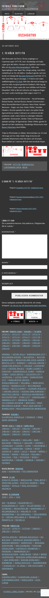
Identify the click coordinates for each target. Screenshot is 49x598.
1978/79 (6, 340)
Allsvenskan (14, 494)
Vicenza (6, 463)
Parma (15, 454)
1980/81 (26, 340)
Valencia (6, 489)
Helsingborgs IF (10, 512)
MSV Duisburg (23, 546)
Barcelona (26, 480)
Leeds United (17, 374)
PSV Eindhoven (30, 472)
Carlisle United (36, 363)
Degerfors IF (25, 503)
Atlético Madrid (29, 483)
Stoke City (24, 397)
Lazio (16, 452)
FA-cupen (37, 332)
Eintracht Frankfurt (27, 549)
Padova (6, 454)
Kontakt (19, 14)
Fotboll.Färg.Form (13, 6)
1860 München (11, 560)
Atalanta (15, 440)
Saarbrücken (40, 563)
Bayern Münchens (9, 127)
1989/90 (16, 434)
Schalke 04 (9, 566)
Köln (24, 168)
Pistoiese (24, 457)
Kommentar (9, 232)
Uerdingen (7, 569)
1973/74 (36, 334)
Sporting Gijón (10, 483)
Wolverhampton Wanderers (31, 409)
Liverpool (7, 377)
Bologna (6, 443)
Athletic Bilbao (10, 480)
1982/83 (6, 343)
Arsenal (6, 354)
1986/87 (6, 346)
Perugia (25, 454)
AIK (3, 503)
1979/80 (16, 340)
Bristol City (8, 363)
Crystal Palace (16, 369)
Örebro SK (34, 517)
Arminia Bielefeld (28, 537)
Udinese (29, 460)
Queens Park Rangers (33, 392)
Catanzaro (7, 446)
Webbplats (7, 284)
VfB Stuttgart (35, 566)
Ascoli (5, 440)
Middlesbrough (10, 383)
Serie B (19, 426)
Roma (35, 457)
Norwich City (18, 386)
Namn (6, 263)
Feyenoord (14, 472)
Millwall (25, 383)
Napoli (41, 452)
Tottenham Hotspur (12, 403)
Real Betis (39, 480)
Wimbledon (8, 409)
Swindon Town (26, 400)
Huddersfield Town (23, 372)
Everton (6, 372)
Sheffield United (11, 394)
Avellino (27, 440)
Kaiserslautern (10, 554)
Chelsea (28, 366)
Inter (37, 449)
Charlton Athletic (12, 366)
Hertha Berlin (9, 537)
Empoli (5, 449)
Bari (36, 440)
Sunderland (38, 397)
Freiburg (6, 552)
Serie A (11, 426)
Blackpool (29, 357)
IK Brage (11, 503)
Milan (33, 452)
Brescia (17, 443)
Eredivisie (19, 469)
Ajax (4, 472)
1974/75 (6, 337)
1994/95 (6, 349)
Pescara (35, 454)
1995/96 (26, 434)
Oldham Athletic (37, 389)
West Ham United (32, 406)
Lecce (24, 452)
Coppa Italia (29, 426)
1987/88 (16, 346)
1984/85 (26, 343)
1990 (4, 497)
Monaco (31, 417)
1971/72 (16, 334)
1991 (11, 497)
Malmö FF (26, 512)
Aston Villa (19, 354)
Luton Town (21, 377)
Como (28, 446)
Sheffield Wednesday (33, 394)
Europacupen (9, 577)
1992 (18, 497)
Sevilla (15, 486)
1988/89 (26, 346)
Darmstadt (27, 543)
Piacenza (6, 457)
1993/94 (36, 346)
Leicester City (33, 374)
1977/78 (16, 165)
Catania (39, 443)
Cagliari (28, 443)
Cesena (19, 446)
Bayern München (30, 560)
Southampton (9, 397)
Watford (30, 403)
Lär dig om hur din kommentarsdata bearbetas (28, 306)
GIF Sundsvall (24, 514)
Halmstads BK (21, 509)
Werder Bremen (10, 543)
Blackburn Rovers (11, 357)
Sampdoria (7, 460)
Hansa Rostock (23, 563)
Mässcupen (27, 580)
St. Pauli (19, 82)
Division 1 (28, 332)
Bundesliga (28, 165)
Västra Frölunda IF (16, 517)
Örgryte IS (7, 520)
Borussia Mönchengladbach (19, 67)
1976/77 (26, 337)
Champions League (28, 577)
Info (7, 14)
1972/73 (26, 334)
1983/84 (16, 343)
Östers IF (20, 520)
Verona (40, 460)
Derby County (33, 369)
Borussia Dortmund (26, 76)
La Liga (12, 477)
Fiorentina (17, 449)
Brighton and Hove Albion (30, 360)
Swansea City (9, 400)
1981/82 (36, 340)
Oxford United (11, 392)
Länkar (31, 14)
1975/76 (16, 337)
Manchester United (18, 380)
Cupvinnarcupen (12, 168)
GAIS (22, 506)
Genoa (28, 449)
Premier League (16, 332)
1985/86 (36, 343)
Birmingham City (36, 354)
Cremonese (39, 446)
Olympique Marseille (13, 417)
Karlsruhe (25, 554)
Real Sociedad (29, 486)
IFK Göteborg (34, 506)
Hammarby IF (37, 509)
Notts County (18, 389)
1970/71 (6, 334)
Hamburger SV (21, 552)
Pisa (16, 457)
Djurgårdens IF (10, 506)
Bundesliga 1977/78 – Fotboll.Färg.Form (29, 188)
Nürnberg (7, 563)
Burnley (21, 363)
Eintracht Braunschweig (26, 540)
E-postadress (9, 273)
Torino (19, 460)
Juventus (6, 452)
